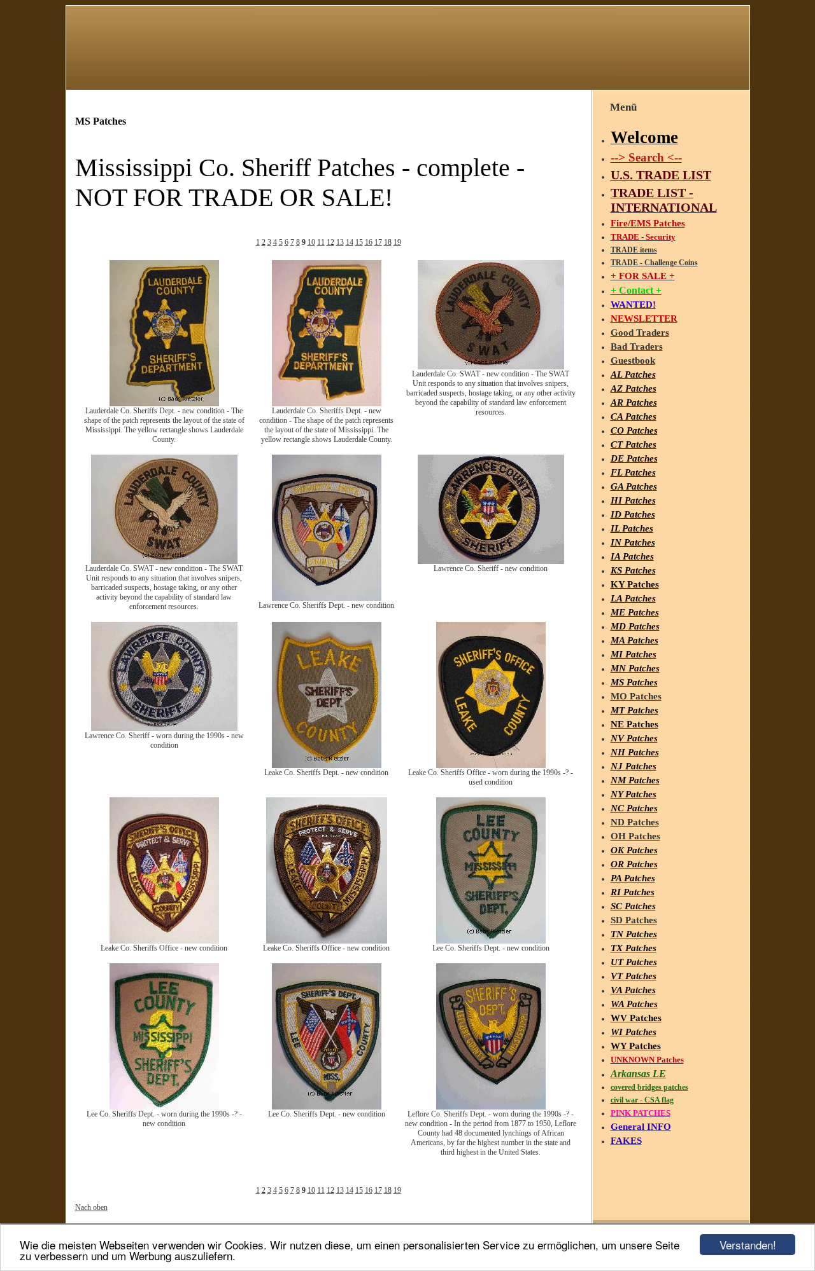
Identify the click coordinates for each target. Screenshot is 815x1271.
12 (330, 242)
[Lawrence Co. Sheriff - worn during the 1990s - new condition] (164, 728)
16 (368, 242)
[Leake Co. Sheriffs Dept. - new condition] (326, 765)
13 (340, 242)
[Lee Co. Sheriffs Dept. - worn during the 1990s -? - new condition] (164, 1107)
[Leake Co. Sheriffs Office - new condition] (164, 941)
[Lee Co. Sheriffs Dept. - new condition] (491, 941)
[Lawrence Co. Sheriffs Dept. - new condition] (326, 598)
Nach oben (91, 1207)
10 (311, 242)
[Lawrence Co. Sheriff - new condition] (491, 561)
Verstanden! (747, 1245)
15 (359, 242)
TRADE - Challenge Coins (654, 262)
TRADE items (634, 249)
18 (388, 242)
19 (397, 242)
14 (349, 242)
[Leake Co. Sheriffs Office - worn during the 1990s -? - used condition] (491, 765)
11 (321, 242)
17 (378, 242)
